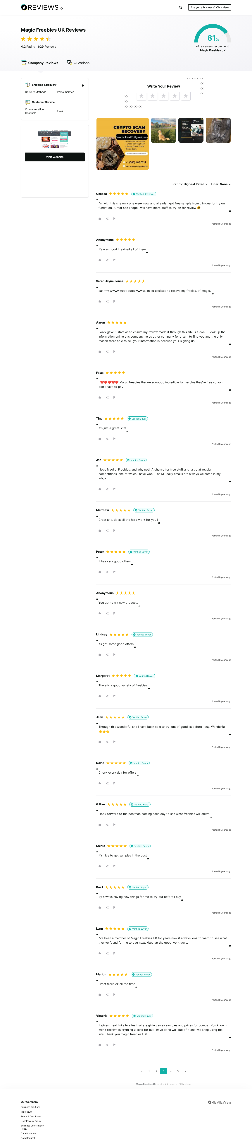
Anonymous (105, 240)
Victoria (101, 1016)
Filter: (219, 184)
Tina (99, 418)
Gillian (100, 804)
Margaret (103, 676)
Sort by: (188, 184)
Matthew (102, 510)
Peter (100, 551)
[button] (180, 7)
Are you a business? (210, 7)
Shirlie (100, 846)
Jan (98, 460)
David (100, 763)
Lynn (99, 928)
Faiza (99, 373)
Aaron (100, 322)
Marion (101, 974)
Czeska (101, 194)
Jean (99, 717)
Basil (99, 887)
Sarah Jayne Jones (109, 281)
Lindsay (101, 634)
